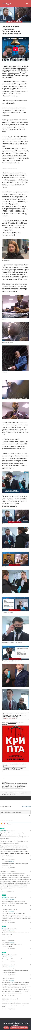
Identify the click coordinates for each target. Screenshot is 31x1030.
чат (16, 768)
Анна (10, 957)
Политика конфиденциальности (19, 1027)
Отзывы (4, 794)
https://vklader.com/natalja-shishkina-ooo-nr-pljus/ (14, 853)
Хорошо (6, 1027)
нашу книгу (12, 722)
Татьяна (11, 980)
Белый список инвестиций (11, 769)
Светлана (11, 899)
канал (11, 768)
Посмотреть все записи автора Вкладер (12, 788)
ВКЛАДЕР (6, 3)
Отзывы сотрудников (11, 794)
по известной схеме (9, 199)
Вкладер (13, 793)
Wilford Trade (7, 129)
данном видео (9, 265)
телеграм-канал (8, 786)
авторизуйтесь (26, 806)
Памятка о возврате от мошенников (14, 767)
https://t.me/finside (9, 718)
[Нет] (29, 1025)
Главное (19, 793)
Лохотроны (24, 793)
